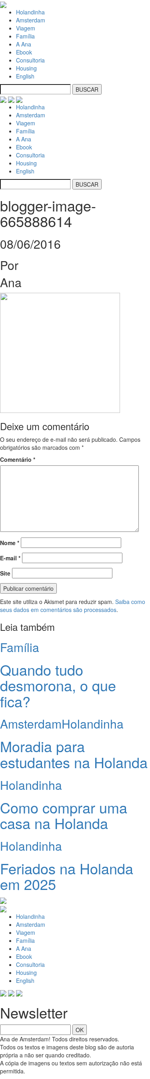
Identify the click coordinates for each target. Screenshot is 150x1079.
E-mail (10, 558)
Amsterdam (30, 20)
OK (80, 1030)
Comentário (17, 459)
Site (5, 573)
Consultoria (30, 60)
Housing (26, 68)
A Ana (23, 44)
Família (25, 36)
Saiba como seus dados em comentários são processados (72, 606)
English (25, 76)
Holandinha (30, 12)
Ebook (24, 52)
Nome (9, 543)
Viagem (25, 28)
